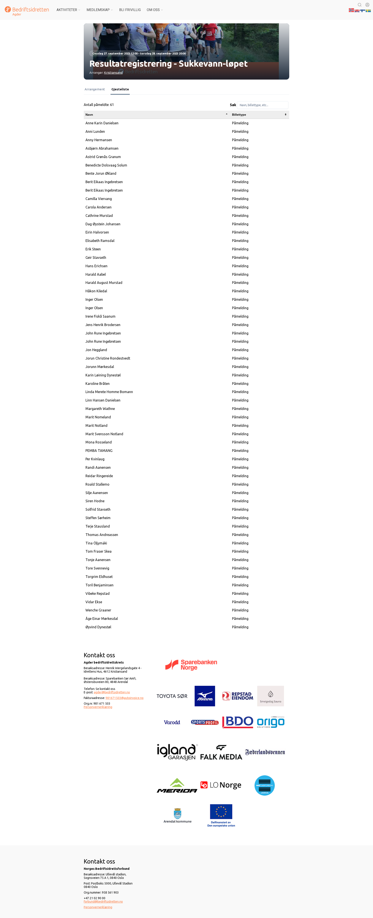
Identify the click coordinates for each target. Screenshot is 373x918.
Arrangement (95, 89)
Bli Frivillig (130, 10)
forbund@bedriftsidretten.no (103, 901)
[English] (357, 10)
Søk (233, 105)
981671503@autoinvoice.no (125, 698)
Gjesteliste (120, 89)
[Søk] (360, 5)
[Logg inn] (367, 5)
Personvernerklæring (98, 707)
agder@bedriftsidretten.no (112, 692)
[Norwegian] (351, 10)
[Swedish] (368, 10)
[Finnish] (363, 10)
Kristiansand (113, 72)
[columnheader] (157, 115)
